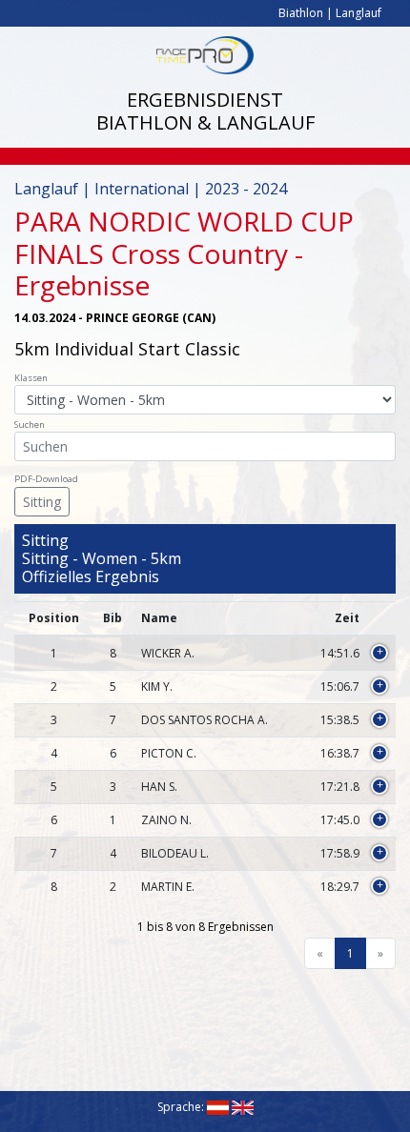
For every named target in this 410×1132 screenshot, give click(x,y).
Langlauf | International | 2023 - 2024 (150, 188)
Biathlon (300, 13)
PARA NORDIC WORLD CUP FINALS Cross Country (184, 237)
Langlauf (358, 13)
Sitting (42, 502)
